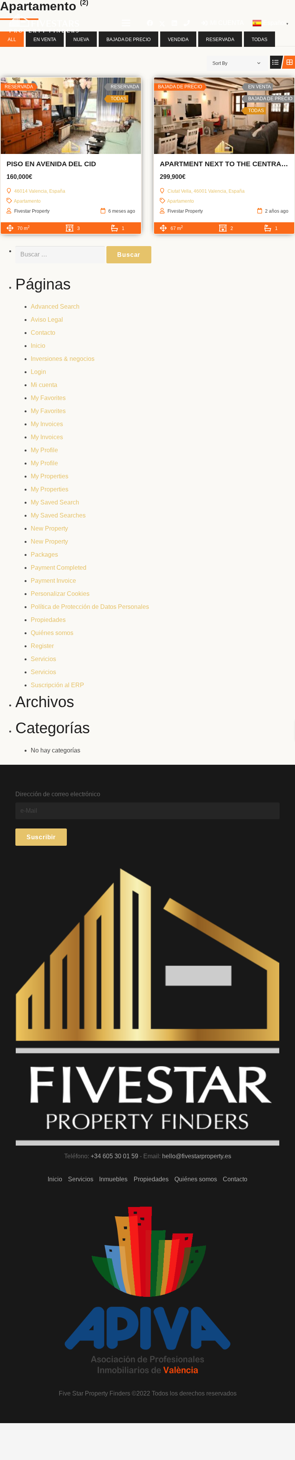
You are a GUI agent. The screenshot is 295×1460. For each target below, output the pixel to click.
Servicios (43, 659)
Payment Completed (58, 567)
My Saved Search (55, 502)
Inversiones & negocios (62, 358)
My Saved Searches (58, 515)
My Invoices (47, 424)
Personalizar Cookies (60, 593)
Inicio (38, 345)
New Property (49, 528)
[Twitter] (162, 23)
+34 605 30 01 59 (114, 1156)
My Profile (44, 450)
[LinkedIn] (174, 23)
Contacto (43, 332)
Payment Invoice (53, 580)
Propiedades (48, 620)
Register (42, 646)
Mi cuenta (44, 385)
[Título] (187, 23)
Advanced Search (55, 306)
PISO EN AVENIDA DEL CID (51, 164)
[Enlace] (44, 23)
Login (38, 372)
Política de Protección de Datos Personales (90, 607)
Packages (44, 554)
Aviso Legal (47, 319)
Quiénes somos (52, 633)
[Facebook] (150, 23)
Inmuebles (113, 1179)
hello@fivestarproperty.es (196, 1156)
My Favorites (48, 398)
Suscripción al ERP (57, 685)
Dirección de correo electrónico (57, 794)
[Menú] (126, 23)
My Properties (49, 476)
